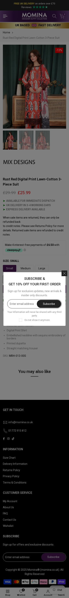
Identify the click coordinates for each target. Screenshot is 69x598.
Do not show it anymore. (37, 320)
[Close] (64, 273)
